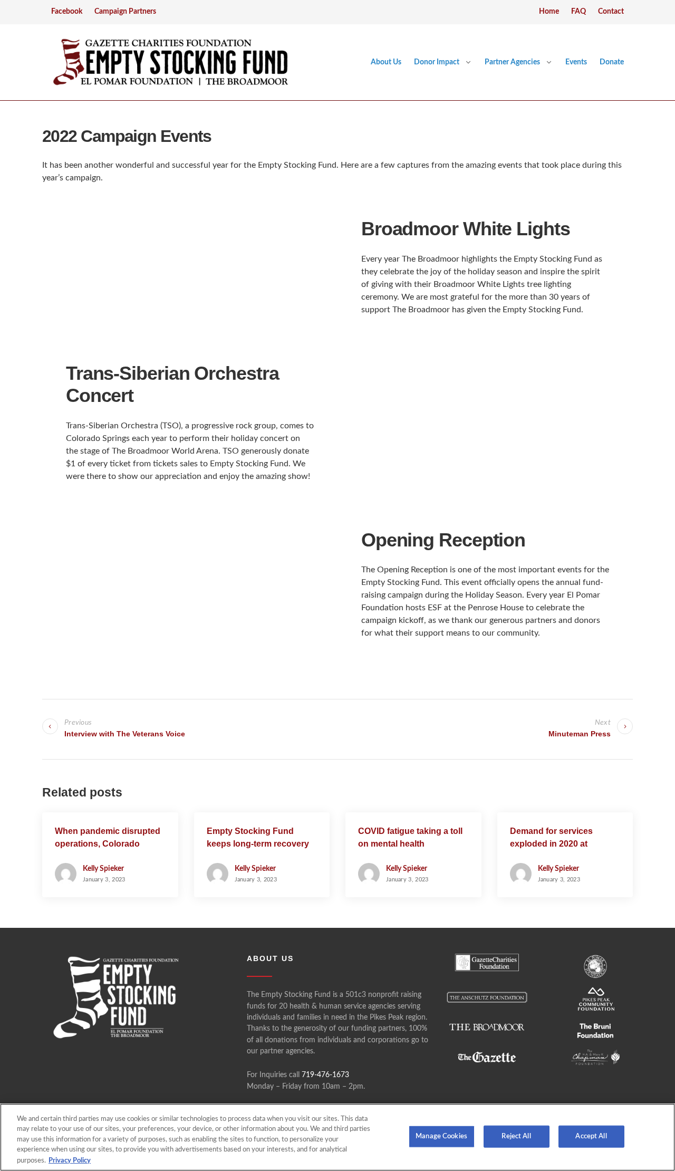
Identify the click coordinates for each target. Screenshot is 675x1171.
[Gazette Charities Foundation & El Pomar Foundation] (170, 62)
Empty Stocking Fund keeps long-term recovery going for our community (258, 844)
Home (549, 11)
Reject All (516, 1136)
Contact (611, 11)
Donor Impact (436, 62)
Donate (612, 62)
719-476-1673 (325, 1075)
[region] (337, 1137)
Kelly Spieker (103, 868)
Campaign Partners (125, 11)
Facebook (66, 11)
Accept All (590, 1136)
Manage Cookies (441, 1136)
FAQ (578, 11)
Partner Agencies (512, 62)
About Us (386, 62)
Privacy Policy (70, 1160)
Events (576, 62)
